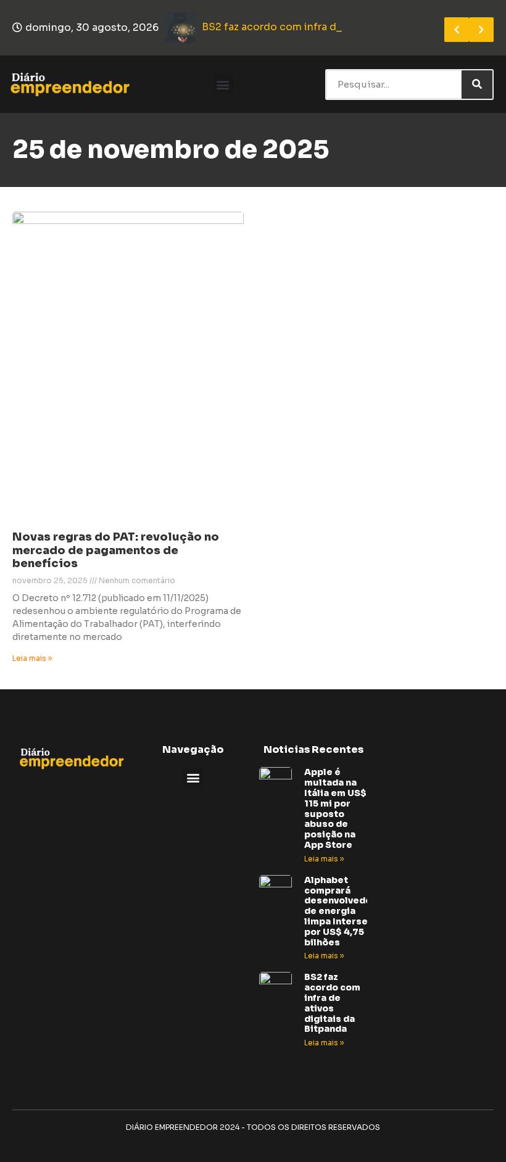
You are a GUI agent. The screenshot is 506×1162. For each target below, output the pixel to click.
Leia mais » (32, 658)
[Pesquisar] (477, 84)
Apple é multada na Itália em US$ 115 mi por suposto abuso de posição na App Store (335, 808)
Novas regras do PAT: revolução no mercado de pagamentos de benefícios (115, 550)
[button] (223, 84)
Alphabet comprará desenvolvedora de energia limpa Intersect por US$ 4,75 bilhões (342, 911)
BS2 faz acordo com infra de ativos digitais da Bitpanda (332, 1002)
